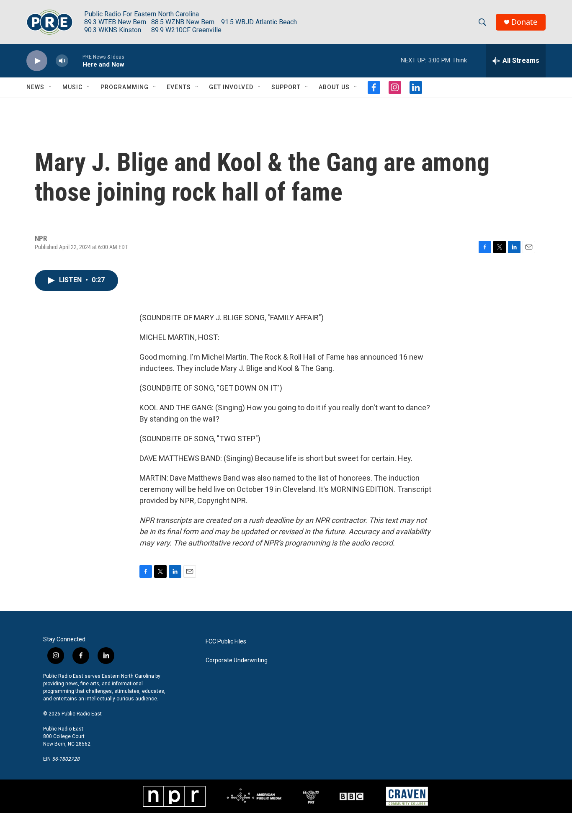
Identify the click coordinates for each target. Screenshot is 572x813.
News (35, 87)
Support (286, 87)
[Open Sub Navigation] (50, 87)
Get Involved (231, 87)
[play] (37, 61)
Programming (124, 87)
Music (72, 87)
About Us (334, 87)
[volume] (62, 60)
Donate (524, 22)
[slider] (75, 60)
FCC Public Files (226, 641)
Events (179, 87)
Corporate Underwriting (237, 660)
